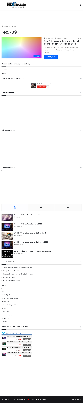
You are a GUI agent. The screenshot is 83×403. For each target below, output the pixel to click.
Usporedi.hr (5, 321)
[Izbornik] (3, 5)
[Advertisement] (41, 16)
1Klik (3, 291)
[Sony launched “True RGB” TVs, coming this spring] (7, 254)
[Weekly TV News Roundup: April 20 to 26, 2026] (7, 245)
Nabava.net (5, 311)
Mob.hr (4, 308)
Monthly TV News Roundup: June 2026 (28, 224)
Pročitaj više (51, 57)
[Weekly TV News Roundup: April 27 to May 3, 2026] (7, 236)
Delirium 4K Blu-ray (9, 277)
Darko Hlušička (50, 38)
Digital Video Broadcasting (10, 298)
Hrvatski (4, 70)
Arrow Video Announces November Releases (17, 267)
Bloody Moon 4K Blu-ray (11, 271)
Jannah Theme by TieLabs (38, 399)
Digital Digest (6, 295)
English (4, 73)
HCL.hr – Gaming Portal (9, 305)
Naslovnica (6, 26)
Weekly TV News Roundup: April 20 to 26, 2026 (31, 242)
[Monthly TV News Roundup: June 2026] (7, 227)
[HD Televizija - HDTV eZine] (16, 4)
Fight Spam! (5, 301)
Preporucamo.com (7, 315)
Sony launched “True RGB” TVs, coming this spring (32, 251)
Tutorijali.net (5, 318)
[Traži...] (80, 5)
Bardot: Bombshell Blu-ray (11, 280)
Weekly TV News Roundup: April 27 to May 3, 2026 (32, 233)
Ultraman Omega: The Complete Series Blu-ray (18, 274)
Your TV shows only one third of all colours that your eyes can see (61, 42)
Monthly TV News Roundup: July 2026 (27, 215)
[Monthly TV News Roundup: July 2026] (7, 218)
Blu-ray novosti (8, 262)
